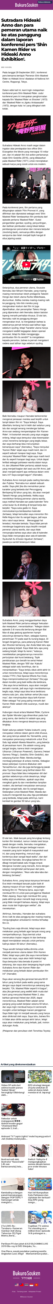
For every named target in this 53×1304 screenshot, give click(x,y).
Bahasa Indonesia (44, 2)
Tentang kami (22, 1291)
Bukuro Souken (26, 5)
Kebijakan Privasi (35, 1291)
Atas (13, 1291)
